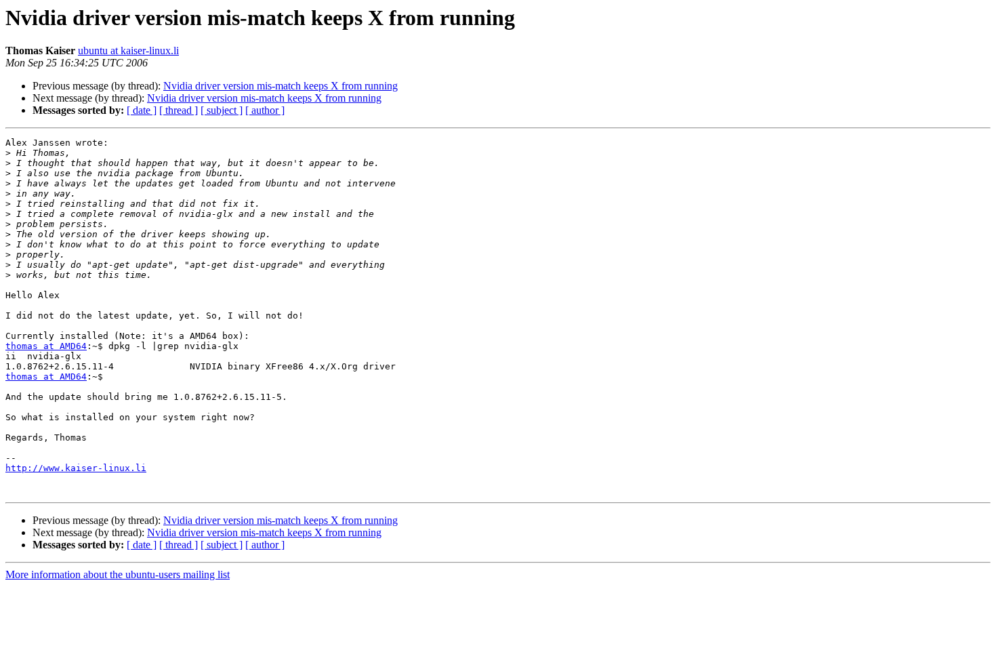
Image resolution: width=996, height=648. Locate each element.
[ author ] (265, 110)
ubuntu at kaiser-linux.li (128, 50)
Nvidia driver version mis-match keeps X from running (280, 86)
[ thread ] (178, 110)
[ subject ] (222, 110)
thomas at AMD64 (46, 346)
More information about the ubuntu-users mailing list (117, 574)
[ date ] (142, 110)
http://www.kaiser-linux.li (75, 468)
